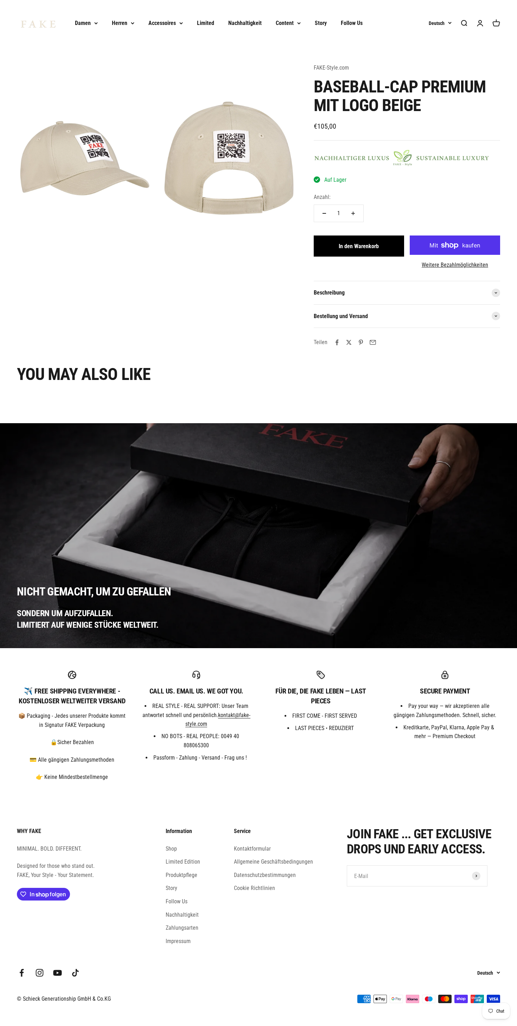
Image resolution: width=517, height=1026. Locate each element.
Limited (205, 23)
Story (321, 23)
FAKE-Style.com (331, 67)
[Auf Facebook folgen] (21, 972)
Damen (83, 23)
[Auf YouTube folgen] (57, 972)
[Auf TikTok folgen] (75, 972)
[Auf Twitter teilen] (349, 342)
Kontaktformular (252, 848)
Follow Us (352, 23)
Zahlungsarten (182, 927)
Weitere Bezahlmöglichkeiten (455, 265)
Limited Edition (183, 861)
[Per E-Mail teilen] (373, 342)
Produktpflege (181, 875)
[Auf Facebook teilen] (337, 342)
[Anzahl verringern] (324, 213)
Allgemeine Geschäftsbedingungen (273, 861)
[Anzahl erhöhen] (353, 213)
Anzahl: (322, 197)
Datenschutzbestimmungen (265, 875)
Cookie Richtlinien (254, 888)
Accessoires (162, 23)
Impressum (178, 941)
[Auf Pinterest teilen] (361, 342)
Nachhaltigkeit (245, 23)
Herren (119, 23)
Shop (171, 848)
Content (285, 23)
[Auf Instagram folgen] (39, 972)
